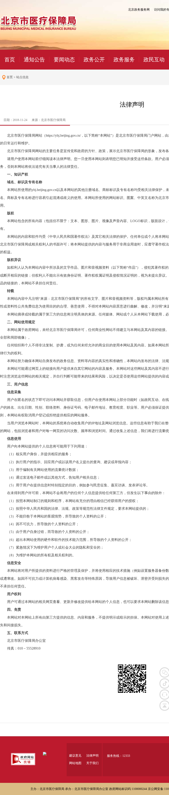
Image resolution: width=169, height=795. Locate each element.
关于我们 (92, 763)
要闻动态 (64, 59)
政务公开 (94, 59)
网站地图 (75, 763)
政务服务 (124, 59)
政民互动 (154, 59)
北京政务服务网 (139, 9)
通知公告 (34, 59)
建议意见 (75, 755)
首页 (9, 59)
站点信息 (22, 77)
